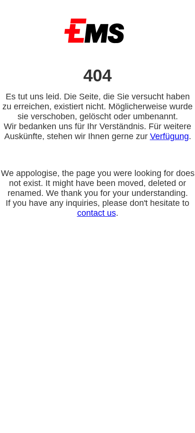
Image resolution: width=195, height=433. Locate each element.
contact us (96, 213)
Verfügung (169, 136)
